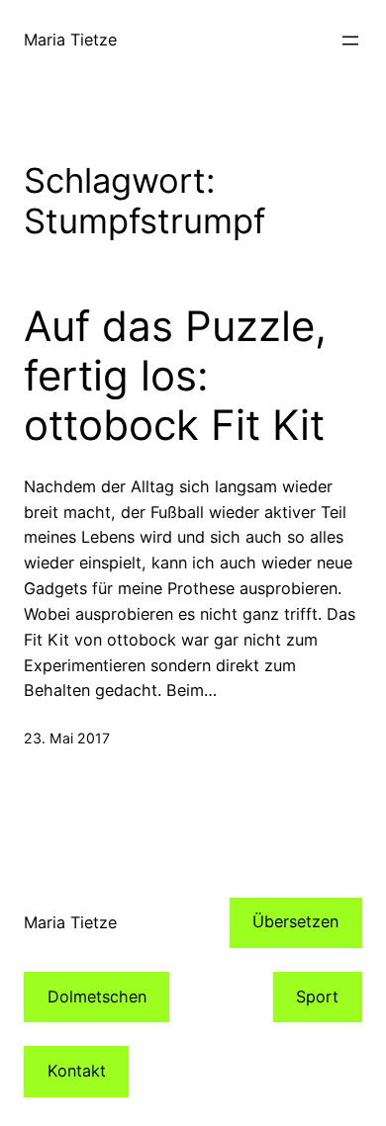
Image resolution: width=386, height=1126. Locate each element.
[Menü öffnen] (350, 40)
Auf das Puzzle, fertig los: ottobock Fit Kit (175, 376)
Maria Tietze (70, 39)
